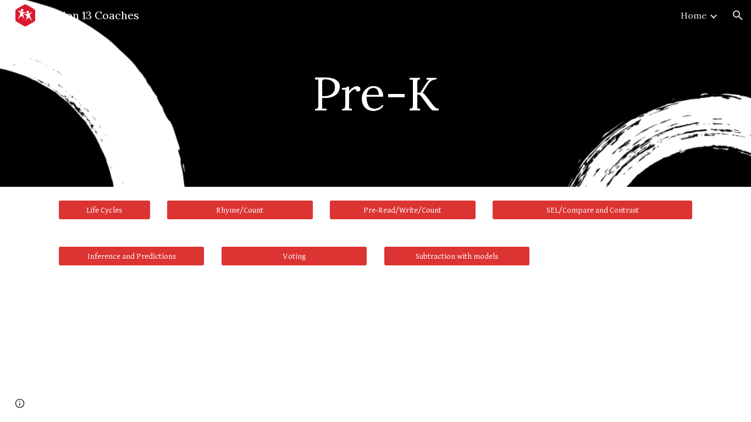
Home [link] (693, 15)
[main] (375, 93)
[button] (738, 15)
